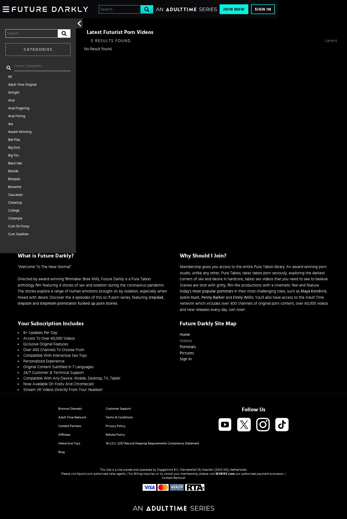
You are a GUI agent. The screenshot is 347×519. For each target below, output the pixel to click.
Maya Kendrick (313, 291)
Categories (38, 49)
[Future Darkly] (50, 9)
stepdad (156, 297)
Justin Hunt (190, 297)
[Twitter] (244, 425)
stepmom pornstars (57, 303)
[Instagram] (263, 425)
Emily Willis (243, 297)
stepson (24, 303)
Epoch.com (85, 473)
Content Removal (173, 477)
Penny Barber (213, 297)
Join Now (234, 9)
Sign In (263, 9)
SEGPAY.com (225, 473)
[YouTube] (225, 425)
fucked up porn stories (97, 303)
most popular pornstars (212, 291)
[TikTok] (282, 425)
